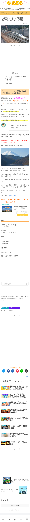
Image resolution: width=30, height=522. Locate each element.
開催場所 (9, 84)
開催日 (9, 80)
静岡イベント (5, 307)
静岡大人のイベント (15, 307)
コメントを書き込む (15, 505)
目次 (13, 73)
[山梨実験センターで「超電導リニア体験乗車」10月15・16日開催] (12, 371)
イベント (4, 310)
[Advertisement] (15, 58)
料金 (8, 82)
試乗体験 (11, 310)
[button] (26, 284)
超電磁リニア (12, 195)
